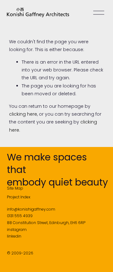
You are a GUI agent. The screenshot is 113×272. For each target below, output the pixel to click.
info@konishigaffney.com (31, 209)
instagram (17, 229)
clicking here (23, 114)
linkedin (14, 236)
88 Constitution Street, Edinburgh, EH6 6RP (46, 222)
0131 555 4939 (20, 215)
